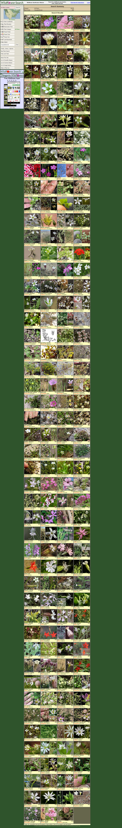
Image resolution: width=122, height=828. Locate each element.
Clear (17, 44)
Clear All (18, 7)
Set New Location (5, 7)
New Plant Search (5, 51)
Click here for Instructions (77, 2)
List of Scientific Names (6, 60)
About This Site (4, 57)
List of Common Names (6, 62)
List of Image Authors (6, 65)
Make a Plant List (5, 68)
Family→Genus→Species (7, 48)
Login (88, 2)
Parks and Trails (5, 53)
